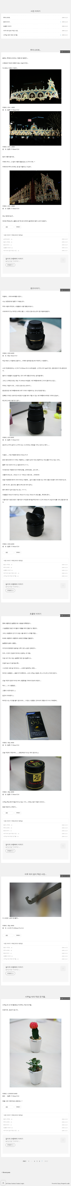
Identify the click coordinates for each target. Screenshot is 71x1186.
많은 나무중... (7, 242)
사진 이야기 (7, 235)
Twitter (9, 1183)
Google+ (22, 1183)
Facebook (13, 1183)
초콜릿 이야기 (7, 26)
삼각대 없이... (7, 239)
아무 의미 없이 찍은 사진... (11, 30)
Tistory (58, 1183)
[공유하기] (9, 227)
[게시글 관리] (12, 227)
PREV (24, 1161)
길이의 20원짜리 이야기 (14, 259)
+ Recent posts (6, 1172)
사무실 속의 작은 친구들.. (10, 35)
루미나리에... (7, 17)
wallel (68, 1183)
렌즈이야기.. (7, 22)
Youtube (18, 1183)
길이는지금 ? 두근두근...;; (13, 261)
